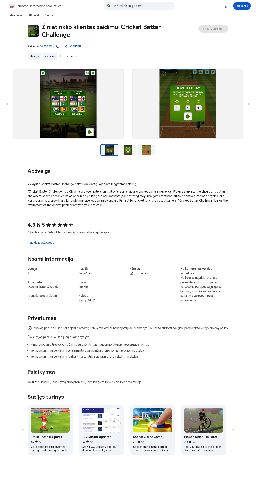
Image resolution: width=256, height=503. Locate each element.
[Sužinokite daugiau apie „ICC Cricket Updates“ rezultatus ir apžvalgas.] (91, 441)
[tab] (15, 15)
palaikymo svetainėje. (128, 382)
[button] (227, 6)
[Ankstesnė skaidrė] (7, 104)
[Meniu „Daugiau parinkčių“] (219, 6)
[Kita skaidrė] (248, 104)
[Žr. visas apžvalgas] (42, 242)
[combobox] (144, 6)
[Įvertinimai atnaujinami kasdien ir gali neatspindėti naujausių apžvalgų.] (58, 46)
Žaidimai (50, 56)
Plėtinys (34, 56)
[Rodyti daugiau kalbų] (94, 300)
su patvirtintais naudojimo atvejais (100, 344)
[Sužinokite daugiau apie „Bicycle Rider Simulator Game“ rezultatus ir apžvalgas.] (193, 441)
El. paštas (141, 273)
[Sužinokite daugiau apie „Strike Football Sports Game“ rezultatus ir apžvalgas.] (40, 441)
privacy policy (219, 328)
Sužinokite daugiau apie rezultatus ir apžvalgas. (79, 232)
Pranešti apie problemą (43, 296)
